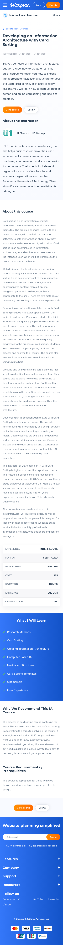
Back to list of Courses (17, 28)
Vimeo (7, 904)
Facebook (9, 899)
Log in (39, 5)
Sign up (53, 837)
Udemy (31, 109)
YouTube (38, 899)
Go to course (12, 109)
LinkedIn (53, 899)
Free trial (53, 5)
